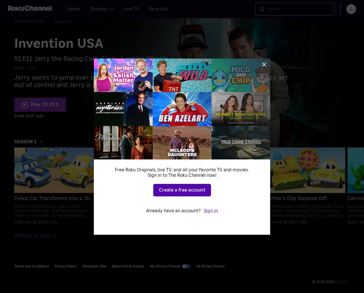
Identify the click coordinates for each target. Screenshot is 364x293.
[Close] (264, 64)
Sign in (211, 211)
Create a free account (182, 190)
